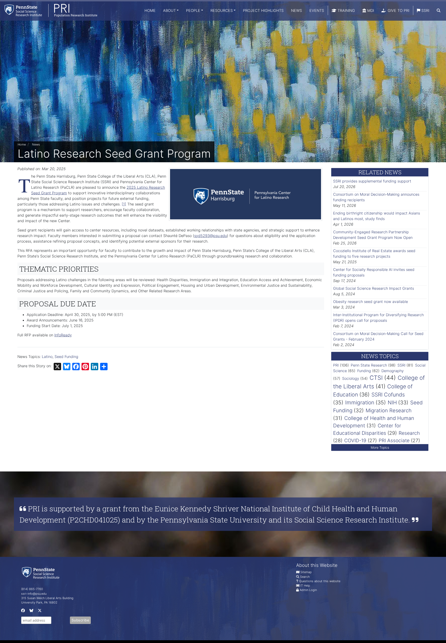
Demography (392, 370)
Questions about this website (319, 581)
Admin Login (308, 590)
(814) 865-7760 (32, 589)
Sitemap (306, 572)
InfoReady (63, 335)
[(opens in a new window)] (22, 611)
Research (409, 433)
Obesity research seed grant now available (370, 301)
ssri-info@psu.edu (33, 593)
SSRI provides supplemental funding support (372, 181)
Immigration (359, 402)
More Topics (380, 447)
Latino (47, 356)
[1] (124, 204)
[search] (438, 10)
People (193, 10)
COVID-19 (355, 440)
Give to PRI (398, 10)
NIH (392, 402)
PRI (336, 365)
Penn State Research (369, 365)
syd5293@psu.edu (210, 235)
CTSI (376, 377)
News (296, 10)
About (169, 10)
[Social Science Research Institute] (41, 572)
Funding (364, 370)
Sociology (350, 378)
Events (316, 10)
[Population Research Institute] (48, 10)
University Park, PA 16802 (39, 602)
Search (305, 576)
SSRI (424, 10)
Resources (221, 10)
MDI (370, 10)
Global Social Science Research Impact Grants (373, 288)
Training (345, 10)
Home (150, 10)
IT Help (305, 585)
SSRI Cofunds (388, 394)
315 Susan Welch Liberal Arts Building (47, 598)
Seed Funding (66, 356)
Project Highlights (263, 10)
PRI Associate (394, 440)
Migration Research (389, 410)
